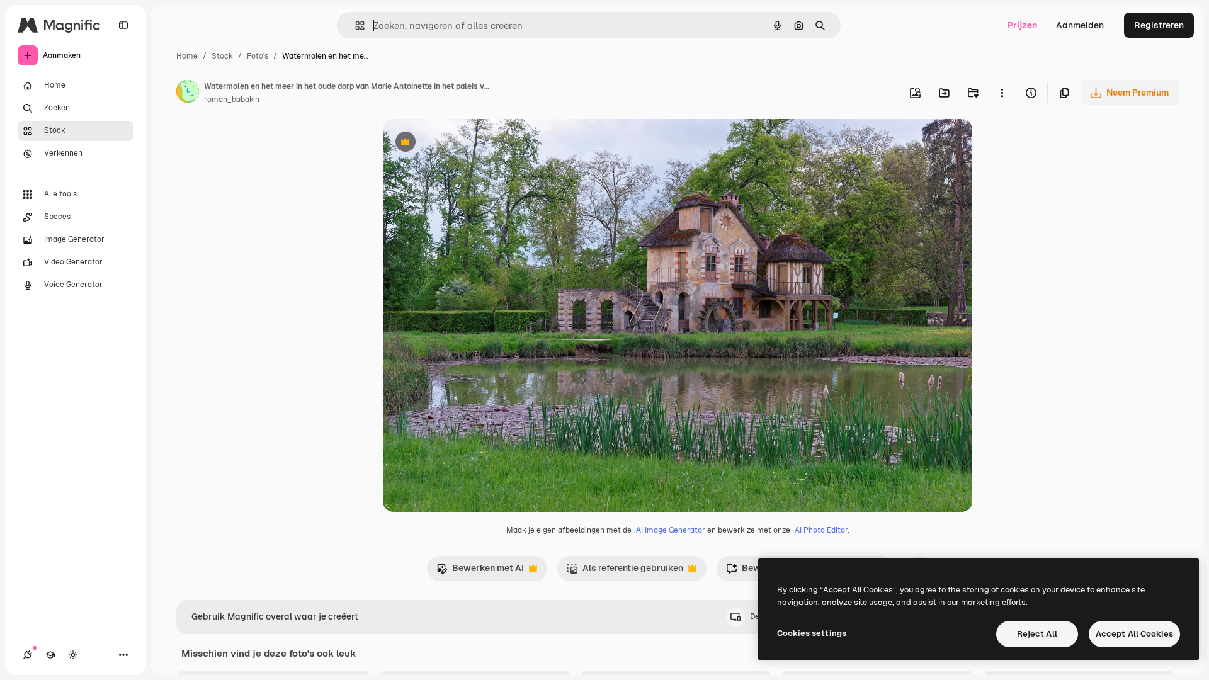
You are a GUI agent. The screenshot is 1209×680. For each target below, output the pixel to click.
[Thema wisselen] (73, 655)
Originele (465, 143)
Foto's (257, 56)
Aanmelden (1080, 25)
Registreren (1159, 25)
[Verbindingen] (28, 655)
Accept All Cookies (1134, 633)
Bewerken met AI (480, 571)
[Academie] (50, 655)
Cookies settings (811, 633)
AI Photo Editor (821, 530)
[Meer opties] (1001, 92)
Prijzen (1022, 25)
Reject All (1037, 633)
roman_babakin (231, 99)
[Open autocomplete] (355, 25)
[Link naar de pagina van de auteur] (187, 93)
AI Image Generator (670, 530)
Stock (222, 56)
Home (187, 56)
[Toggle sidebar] (123, 25)
